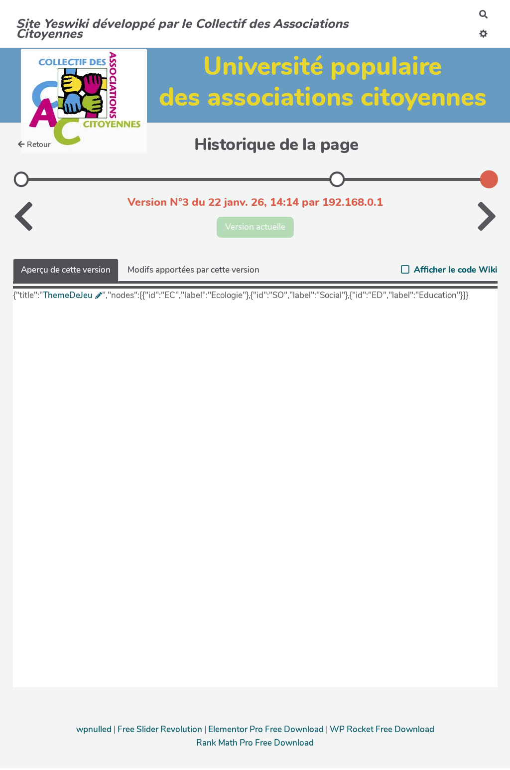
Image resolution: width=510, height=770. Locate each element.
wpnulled (95, 729)
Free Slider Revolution (161, 729)
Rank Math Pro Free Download (255, 743)
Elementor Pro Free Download (267, 729)
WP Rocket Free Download (382, 729)
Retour (39, 145)
